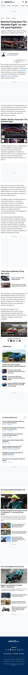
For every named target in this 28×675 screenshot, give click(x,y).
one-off (9, 76)
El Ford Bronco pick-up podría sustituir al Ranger (13, 459)
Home (2, 18)
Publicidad (15, 653)
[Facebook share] (8, 341)
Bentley (8, 18)
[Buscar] (23, 2)
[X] (8, 649)
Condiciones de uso (20, 661)
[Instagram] (15, 649)
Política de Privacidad (9, 659)
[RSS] (19, 649)
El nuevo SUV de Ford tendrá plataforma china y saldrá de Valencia (13, 422)
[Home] (9, 2)
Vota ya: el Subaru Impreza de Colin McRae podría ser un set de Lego (12, 447)
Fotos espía (11, 455)
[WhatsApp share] (17, 341)
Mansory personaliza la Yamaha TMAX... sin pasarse (13, 440)
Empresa (10, 424)
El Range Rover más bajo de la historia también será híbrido (12, 453)
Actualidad (10, 430)
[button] (2, 141)
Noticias (3, 5)
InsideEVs (10, 437)
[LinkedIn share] (14, 341)
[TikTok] (22, 649)
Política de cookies (19, 659)
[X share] (11, 341)
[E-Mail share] (20, 341)
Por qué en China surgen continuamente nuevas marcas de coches (13, 428)
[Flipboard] (10, 649)
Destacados (15, 5)
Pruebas (8, 5)
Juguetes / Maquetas (13, 449)
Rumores (10, 462)
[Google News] (13, 649)
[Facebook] (6, 649)
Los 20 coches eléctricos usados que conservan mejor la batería (12, 434)
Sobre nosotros (8, 653)
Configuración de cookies (9, 661)
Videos (23, 5)
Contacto (21, 653)
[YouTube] (17, 649)
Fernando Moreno (14, 54)
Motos (9, 443)
